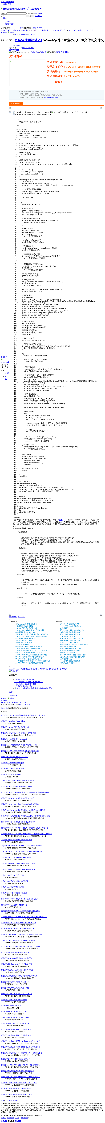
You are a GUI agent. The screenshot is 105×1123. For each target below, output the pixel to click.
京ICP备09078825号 (11, 1100)
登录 (21, 704)
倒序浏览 (59, 52)
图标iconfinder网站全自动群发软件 (72, 630)
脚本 (40, 28)
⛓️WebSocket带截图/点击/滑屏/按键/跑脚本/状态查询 (33, 688)
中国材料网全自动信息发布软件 (71, 648)
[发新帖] (11, 32)
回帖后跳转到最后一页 (24, 708)
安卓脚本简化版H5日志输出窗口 (19, 1029)
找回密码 (38, 13)
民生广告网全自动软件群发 (70, 634)
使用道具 (11, 695)
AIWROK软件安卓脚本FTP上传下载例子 (22, 1083)
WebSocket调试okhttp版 (23, 640)
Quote (16, 702)
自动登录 (31, 13)
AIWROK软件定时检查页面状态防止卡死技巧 (24, 946)
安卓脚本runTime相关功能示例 (18, 952)
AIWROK (21, 617)
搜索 (21, 28)
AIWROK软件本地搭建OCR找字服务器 (29, 630)
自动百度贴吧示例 (17, 887)
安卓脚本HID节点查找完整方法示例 (20, 970)
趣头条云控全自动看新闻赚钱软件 (72, 657)
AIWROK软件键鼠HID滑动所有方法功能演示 (23, 1065)
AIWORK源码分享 (60, 30)
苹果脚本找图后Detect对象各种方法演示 (29, 657)
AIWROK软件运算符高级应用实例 (19, 1094)
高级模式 (4, 700)
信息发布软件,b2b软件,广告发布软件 (14, 30)
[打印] (15, 34)
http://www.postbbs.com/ (51, 97)
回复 (10, 692)
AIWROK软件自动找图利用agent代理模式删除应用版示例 (31, 834)
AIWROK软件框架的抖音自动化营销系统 (22, 976)
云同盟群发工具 (66, 659)
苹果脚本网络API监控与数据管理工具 (29, 659)
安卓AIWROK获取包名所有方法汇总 (28, 653)
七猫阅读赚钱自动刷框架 (24, 626)
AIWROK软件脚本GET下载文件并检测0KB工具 (24, 1053)
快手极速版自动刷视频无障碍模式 (23, 822)
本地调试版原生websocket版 (25, 632)
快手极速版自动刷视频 (23, 642)
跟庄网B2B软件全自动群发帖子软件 (73, 655)
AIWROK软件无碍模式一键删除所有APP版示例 (28, 810)
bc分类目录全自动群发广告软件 (71, 638)
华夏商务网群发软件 (67, 636)
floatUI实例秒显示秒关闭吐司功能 (19, 958)
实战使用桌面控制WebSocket (25, 638)
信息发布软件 (6, 810)
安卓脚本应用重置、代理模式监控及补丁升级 (23, 1041)
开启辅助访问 (6, 4)
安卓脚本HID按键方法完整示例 (18, 1059)
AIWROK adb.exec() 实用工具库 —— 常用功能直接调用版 (28, 792)
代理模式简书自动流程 (19, 893)
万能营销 (35, 28)
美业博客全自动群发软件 (69, 646)
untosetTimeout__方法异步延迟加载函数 (23, 669)
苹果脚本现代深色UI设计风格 (18, 988)
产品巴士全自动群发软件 (69, 642)
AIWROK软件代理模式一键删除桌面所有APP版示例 (30, 828)
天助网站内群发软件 (67, 653)
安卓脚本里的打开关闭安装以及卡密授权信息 (23, 1047)
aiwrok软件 (13, 617)
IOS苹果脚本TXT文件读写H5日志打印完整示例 (32, 661)
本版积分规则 (4, 708)
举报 (15, 695)
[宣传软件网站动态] (27, 40)
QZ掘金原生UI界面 (14, 1006)
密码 (2, 16)
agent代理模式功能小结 (19, 905)
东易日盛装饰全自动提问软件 (71, 632)
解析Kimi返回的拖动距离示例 (21, 840)
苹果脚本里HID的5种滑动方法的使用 (20, 1071)
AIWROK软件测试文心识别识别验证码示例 (26, 851)
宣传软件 (3, 1118)
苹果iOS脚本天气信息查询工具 (18, 1023)
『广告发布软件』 (45, 30)
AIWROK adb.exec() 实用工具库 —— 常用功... (31, 651)
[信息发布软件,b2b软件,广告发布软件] (21, 8)
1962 (2, 362)
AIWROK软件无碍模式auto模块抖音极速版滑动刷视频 (30, 816)
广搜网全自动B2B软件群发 (70, 624)
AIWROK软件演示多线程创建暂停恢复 (29, 663)
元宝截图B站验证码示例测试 (21, 857)
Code (20, 702)
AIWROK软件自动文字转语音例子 (27, 648)
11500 (7, 373)
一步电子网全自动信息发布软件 (71, 626)
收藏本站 (10, 2)
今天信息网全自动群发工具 (70, 661)
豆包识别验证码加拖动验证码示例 (23, 869)
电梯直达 (12, 48)
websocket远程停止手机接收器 (26, 628)
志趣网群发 (64, 628)
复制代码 (16, 517)
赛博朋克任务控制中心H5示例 (18, 982)
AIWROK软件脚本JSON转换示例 (19, 1088)
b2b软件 (8, 22)
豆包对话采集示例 (17, 875)
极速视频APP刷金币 (22, 644)
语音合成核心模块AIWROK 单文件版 (28, 646)
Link (12, 702)
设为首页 (4, 2)
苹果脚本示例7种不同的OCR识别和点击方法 (23, 1077)
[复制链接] (17, 45)
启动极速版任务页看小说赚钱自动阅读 (25, 899)
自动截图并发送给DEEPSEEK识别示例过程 (26, 846)
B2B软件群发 (10, 24)
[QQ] (2, 1100)
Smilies (25, 702)
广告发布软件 (24, 1118)
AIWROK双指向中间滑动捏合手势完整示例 (31, 636)
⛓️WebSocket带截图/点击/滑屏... (26, 624)
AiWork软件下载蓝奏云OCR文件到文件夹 (83, 30)
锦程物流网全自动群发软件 (70, 640)
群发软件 (4, 357)
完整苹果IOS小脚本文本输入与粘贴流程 (25, 911)
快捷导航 (4, 18)
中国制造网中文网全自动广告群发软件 (74, 644)
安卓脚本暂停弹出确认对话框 (18, 1017)
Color (4, 702)
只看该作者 (35, 52)
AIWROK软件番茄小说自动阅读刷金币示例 (31, 655)
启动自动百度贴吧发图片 (20, 881)
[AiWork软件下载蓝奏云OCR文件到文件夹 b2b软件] (32, 112)
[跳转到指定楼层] (27, 48)
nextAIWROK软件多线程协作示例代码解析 (52, 669)
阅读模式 (66, 52)
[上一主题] (23, 34)
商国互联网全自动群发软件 (70, 651)
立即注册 (38, 16)
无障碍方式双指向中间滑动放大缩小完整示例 (31, 634)
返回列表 (4, 32)
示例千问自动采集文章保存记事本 (23, 863)
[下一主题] (31, 34)
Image (8, 702)
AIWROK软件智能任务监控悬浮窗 (19, 994)
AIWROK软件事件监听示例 (17, 1000)
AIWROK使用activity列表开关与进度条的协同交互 (29, 917)
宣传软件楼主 (14, 50)
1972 (5, 362)
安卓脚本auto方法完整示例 (17, 1011)
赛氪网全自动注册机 (67, 663)
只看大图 (43, 52)
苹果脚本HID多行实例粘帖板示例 (19, 964)
